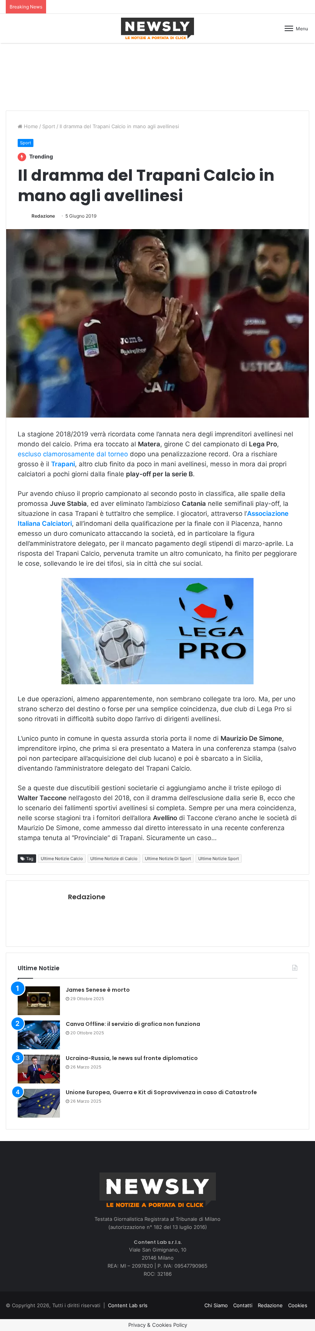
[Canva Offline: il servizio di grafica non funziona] (39, 1035)
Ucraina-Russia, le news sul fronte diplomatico (132, 1058)
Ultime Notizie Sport (218, 858)
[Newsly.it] (157, 28)
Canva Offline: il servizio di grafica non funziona (133, 1024)
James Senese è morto (98, 990)
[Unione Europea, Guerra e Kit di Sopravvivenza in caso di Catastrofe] (39, 1103)
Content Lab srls (128, 1305)
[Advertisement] (157, 75)
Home (30, 126)
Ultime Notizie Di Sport (168, 858)
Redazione (43, 216)
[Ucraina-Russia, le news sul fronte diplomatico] (39, 1069)
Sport (48, 126)
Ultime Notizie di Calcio (114, 858)
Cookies (297, 1305)
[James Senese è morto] (39, 1000)
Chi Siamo (216, 1305)
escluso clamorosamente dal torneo (73, 454)
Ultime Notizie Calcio (62, 858)
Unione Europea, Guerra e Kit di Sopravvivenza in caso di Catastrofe (161, 1092)
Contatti (242, 1305)
